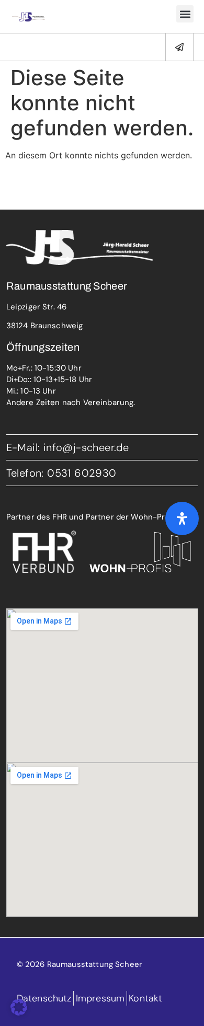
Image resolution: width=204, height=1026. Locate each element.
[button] (185, 13)
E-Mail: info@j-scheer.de (67, 447)
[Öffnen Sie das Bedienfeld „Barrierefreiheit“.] (182, 518)
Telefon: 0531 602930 (61, 473)
